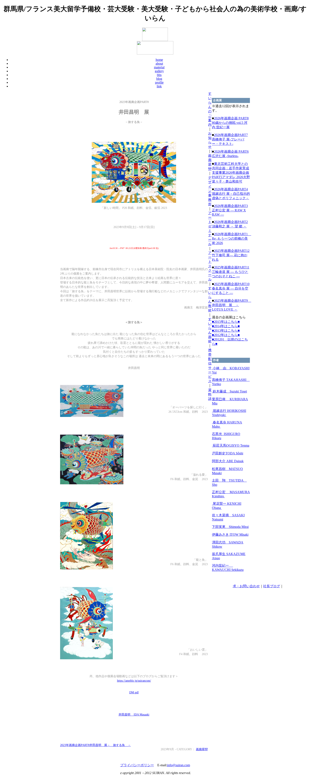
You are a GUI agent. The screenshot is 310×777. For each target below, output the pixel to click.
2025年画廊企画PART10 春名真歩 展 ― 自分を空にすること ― (230, 288)
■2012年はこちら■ (226, 335)
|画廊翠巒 (210, 160)
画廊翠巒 (202, 749)
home (159, 59)
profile (159, 82)
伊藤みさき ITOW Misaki (230, 534)
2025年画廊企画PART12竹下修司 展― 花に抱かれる (230, 255)
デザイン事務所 (210, 191)
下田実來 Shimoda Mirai (230, 527)
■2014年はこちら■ (226, 326)
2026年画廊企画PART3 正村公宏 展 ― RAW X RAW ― (230, 210)
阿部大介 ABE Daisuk (228, 461)
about (159, 63)
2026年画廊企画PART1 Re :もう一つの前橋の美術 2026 (231, 238)
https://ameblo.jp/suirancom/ (134, 680)
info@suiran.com (178, 765)
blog (159, 78)
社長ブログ (271, 586)
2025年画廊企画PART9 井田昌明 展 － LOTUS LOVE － (231, 305)
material (159, 67)
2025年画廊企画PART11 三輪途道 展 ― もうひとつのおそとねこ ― (230, 272)
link (159, 86)
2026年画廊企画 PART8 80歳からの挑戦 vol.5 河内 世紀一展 (230, 122)
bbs (159, 75)
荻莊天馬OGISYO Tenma (230, 445)
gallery (159, 71)
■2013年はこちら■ (226, 330)
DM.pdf (134, 692)
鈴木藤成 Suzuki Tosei (229, 391)
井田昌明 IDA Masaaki (134, 714)
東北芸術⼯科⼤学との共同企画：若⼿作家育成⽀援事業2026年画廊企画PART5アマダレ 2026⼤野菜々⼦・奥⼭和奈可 (231, 172)
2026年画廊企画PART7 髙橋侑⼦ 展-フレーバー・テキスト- (230, 139)
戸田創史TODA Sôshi (227, 453)
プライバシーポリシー (137, 765)
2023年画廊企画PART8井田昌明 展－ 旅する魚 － (95, 745)
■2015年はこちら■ (226, 321)
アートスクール (210, 266)
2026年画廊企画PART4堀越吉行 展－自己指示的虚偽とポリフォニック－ (231, 193)
